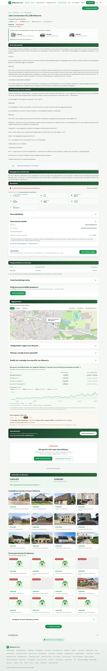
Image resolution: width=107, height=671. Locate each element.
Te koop (27, 2)
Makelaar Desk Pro (69, 653)
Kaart (12, 308)
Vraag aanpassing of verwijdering (27, 192)
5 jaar (25, 417)
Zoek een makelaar (89, 656)
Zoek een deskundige (12, 659)
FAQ (21, 662)
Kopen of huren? (33, 653)
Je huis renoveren (66, 656)
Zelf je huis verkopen (78, 656)
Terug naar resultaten (91, 8)
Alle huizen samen (15, 375)
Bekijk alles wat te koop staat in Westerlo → (21, 39)
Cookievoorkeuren (53, 662)
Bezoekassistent (43, 653)
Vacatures (16, 662)
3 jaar (21, 417)
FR (100, 2)
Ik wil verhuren (68, 659)
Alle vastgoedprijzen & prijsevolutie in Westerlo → (25, 485)
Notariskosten (89, 653)
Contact (26, 662)
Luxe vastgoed (75, 2)
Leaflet (87, 339)
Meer (83, 2)
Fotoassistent (51, 653)
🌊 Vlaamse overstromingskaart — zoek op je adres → (24, 243)
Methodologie (93, 659)
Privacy (31, 662)
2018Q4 (60, 401)
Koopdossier (60, 653)
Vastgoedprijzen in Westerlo (63, 458)
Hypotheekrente (11, 653)
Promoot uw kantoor (42, 659)
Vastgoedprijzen (40, 2)
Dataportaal (67, 650)
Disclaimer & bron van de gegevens (53, 639)
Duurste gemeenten (58, 650)
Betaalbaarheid (39, 650)
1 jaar (16, 417)
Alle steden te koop (11, 656)
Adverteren (51, 659)
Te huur (32, 2)
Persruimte (9, 662)
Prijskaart (74, 650)
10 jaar (30, 417)
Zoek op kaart (81, 650)
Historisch (25, 308)
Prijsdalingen (31, 650)
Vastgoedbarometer (51, 2)
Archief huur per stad (46, 656)
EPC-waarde (48, 650)
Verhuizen (97, 653)
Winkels (79, 308)
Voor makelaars (31, 659)
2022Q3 (79, 401)
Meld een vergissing (92, 188)
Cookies (37, 662)
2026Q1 (95, 401)
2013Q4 (34, 401)
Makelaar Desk (89, 650)
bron (39, 240)
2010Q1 (17, 401)
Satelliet (18, 308)
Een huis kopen (56, 656)
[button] (53, 324)
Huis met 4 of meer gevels (16, 384)
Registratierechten (80, 653)
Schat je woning (62, 2)
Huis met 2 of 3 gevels (15, 381)
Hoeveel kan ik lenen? (21, 653)
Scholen (70, 308)
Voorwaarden (43, 662)
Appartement (13, 378)
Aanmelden (90, 2)
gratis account (37, 274)
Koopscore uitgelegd (83, 659)
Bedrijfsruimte (22, 659)
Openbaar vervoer (91, 308)
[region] (53, 325)
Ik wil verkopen (59, 659)
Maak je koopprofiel (18, 293)
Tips (75, 659)
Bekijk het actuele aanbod (43, 458)
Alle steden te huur (22, 656)
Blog (69, 2)
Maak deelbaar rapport (88, 252)
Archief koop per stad (34, 656)
